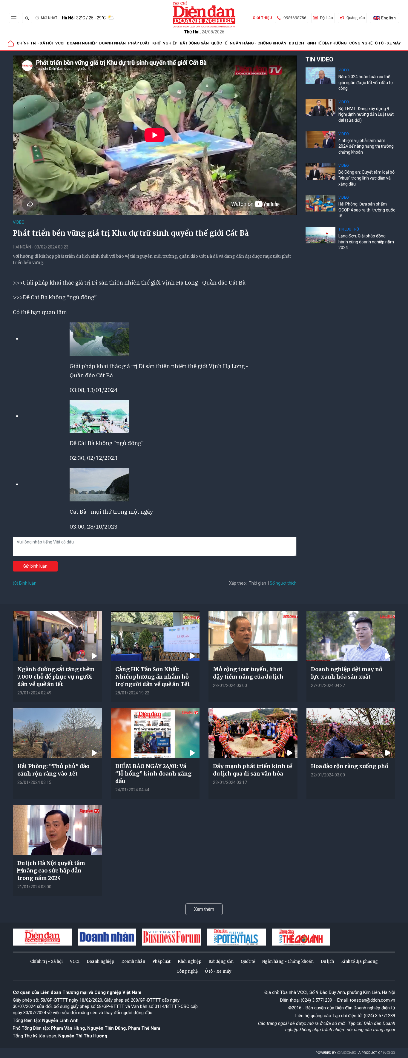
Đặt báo (326, 18)
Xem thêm (204, 909)
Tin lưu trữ (348, 229)
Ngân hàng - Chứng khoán (258, 43)
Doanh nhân (112, 43)
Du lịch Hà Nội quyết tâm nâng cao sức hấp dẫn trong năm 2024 (51, 870)
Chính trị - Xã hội (35, 43)
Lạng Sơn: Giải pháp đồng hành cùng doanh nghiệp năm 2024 (366, 242)
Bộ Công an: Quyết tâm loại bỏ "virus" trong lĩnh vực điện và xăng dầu (366, 178)
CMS (346, 1053)
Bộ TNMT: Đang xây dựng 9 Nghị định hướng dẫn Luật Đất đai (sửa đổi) (366, 114)
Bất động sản (194, 43)
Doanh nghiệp (82, 43)
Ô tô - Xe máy (388, 43)
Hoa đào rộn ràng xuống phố (349, 766)
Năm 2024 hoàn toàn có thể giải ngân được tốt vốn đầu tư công (365, 82)
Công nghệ (360, 43)
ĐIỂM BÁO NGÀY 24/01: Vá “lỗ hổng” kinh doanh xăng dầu (153, 773)
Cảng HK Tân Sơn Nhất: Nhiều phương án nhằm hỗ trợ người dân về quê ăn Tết (152, 677)
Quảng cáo (355, 18)
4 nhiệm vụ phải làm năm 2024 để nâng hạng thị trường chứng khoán (366, 146)
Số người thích (283, 583)
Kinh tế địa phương (326, 43)
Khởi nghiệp (164, 43)
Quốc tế (219, 43)
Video (18, 222)
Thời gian (257, 583)
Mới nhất (49, 18)
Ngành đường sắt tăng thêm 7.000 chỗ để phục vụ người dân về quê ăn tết (56, 677)
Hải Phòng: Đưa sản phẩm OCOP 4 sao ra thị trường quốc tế (366, 210)
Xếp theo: (238, 583)
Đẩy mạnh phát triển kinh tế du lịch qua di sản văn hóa (252, 770)
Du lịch (296, 43)
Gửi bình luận (35, 566)
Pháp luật (139, 43)
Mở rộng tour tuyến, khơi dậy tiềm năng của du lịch (248, 673)
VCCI (60, 43)
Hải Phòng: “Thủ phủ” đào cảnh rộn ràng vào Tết (53, 770)
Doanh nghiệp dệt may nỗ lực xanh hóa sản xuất (346, 673)
